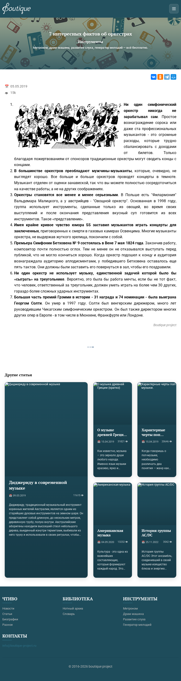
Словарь (69, 614)
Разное (7, 624)
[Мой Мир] (173, 77)
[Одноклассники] (160, 77)
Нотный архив (73, 608)
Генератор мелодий (137, 624)
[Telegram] (167, 77)
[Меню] (174, 8)
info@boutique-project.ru (19, 645)
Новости (8, 608)
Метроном (130, 608)
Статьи (7, 614)
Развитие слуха (134, 619)
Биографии (10, 619)
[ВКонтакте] (153, 77)
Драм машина (133, 614)
